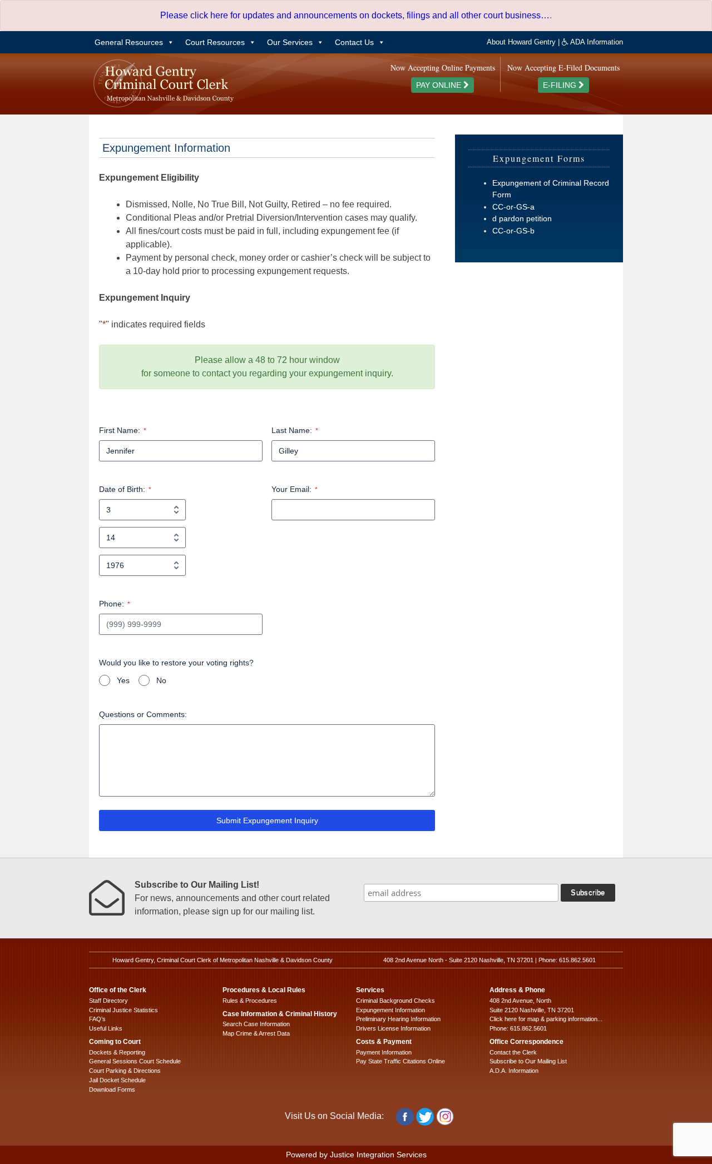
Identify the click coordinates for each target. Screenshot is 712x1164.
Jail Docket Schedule (117, 1080)
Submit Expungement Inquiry (267, 820)
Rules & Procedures (249, 1000)
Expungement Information (390, 1010)
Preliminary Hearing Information (398, 1019)
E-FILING (560, 85)
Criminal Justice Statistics (123, 1010)
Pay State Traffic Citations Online (400, 1061)
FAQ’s (97, 1019)
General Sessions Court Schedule (135, 1061)
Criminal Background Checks (395, 1000)
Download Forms (112, 1089)
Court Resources (215, 42)
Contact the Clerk (513, 1052)
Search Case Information (256, 1024)
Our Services (290, 42)
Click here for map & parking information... (546, 1019)
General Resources (129, 42)
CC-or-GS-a (513, 206)
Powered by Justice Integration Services (356, 1154)
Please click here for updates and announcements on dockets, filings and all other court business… (355, 15)
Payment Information (384, 1052)
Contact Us (354, 42)
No (161, 680)
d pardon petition (522, 218)
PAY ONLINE (439, 85)
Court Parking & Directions (125, 1070)
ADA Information (595, 42)
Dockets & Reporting (117, 1052)
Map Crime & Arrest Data (256, 1033)
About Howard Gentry (521, 42)
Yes (123, 680)
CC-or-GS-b (513, 230)
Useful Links (105, 1028)
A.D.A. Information (514, 1070)
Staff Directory (108, 1000)
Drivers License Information (393, 1028)
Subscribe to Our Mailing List (528, 1061)
